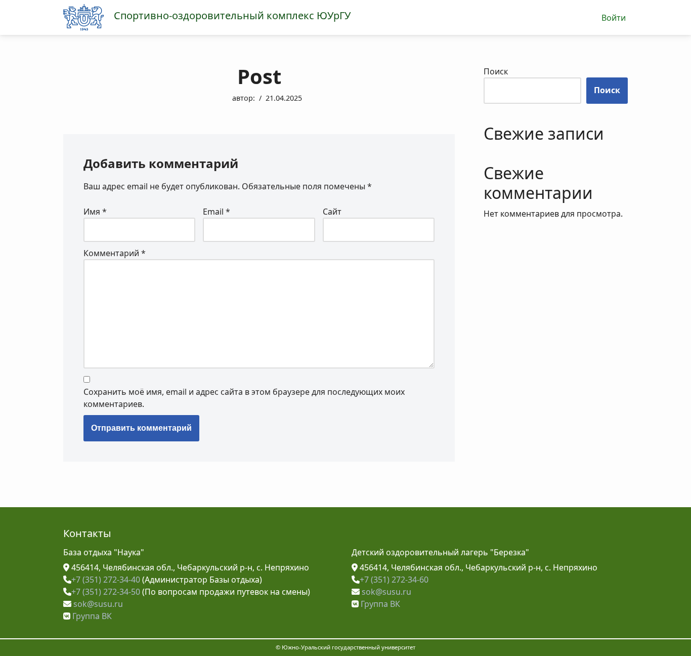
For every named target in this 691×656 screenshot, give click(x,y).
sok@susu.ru (97, 603)
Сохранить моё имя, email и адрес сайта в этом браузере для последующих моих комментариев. (244, 397)
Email (216, 211)
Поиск (496, 71)
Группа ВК (91, 616)
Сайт (332, 211)
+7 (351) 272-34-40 (105, 579)
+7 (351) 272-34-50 (105, 591)
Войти (613, 17)
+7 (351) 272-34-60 (394, 579)
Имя (95, 211)
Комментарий (114, 253)
